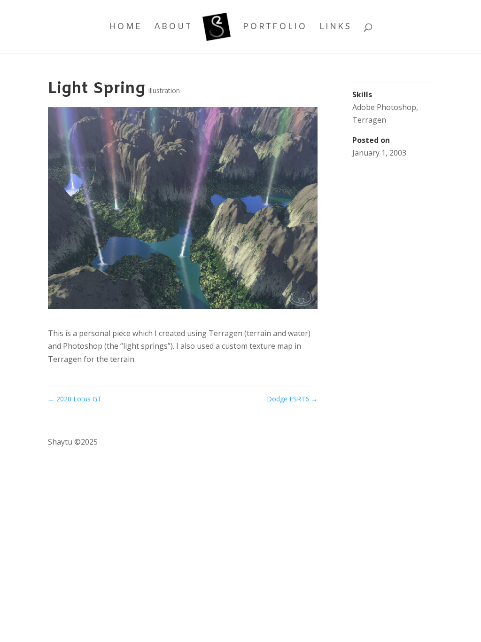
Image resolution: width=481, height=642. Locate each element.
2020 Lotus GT (74, 398)
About (173, 27)
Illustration (164, 90)
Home (125, 27)
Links (335, 27)
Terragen (369, 120)
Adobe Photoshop (384, 107)
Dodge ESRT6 (292, 398)
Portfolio (275, 27)
